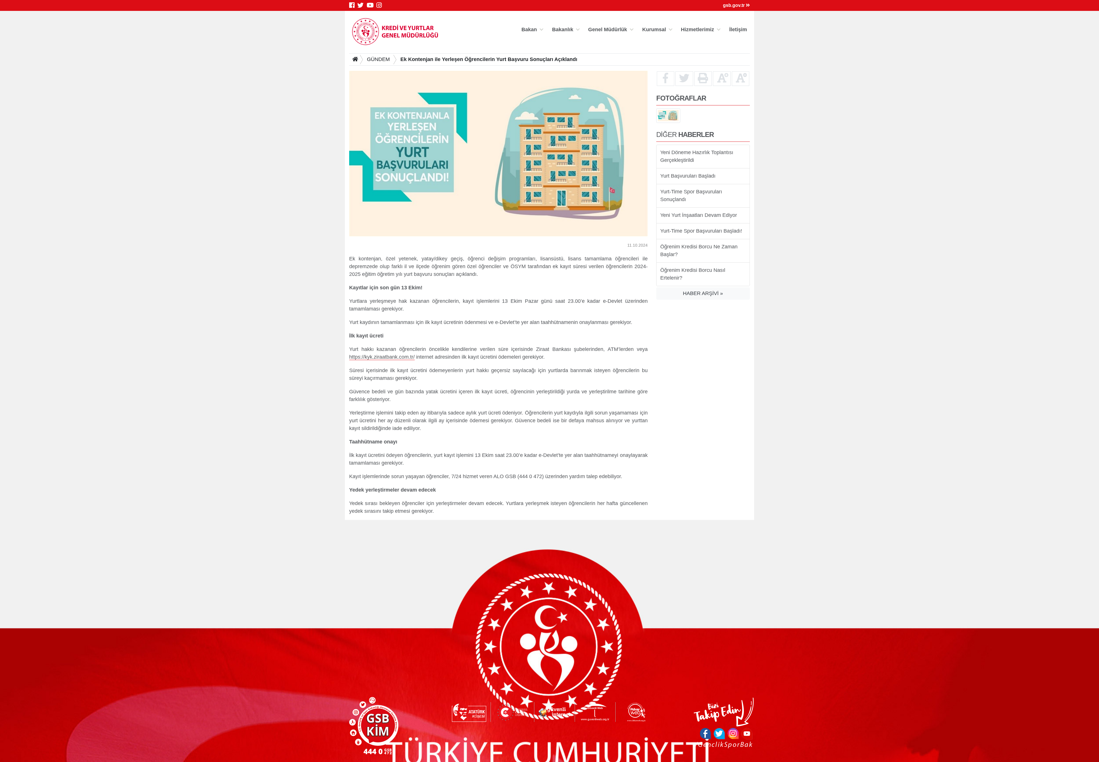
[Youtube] (371, 5)
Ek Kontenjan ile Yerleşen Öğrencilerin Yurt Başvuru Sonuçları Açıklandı (488, 59)
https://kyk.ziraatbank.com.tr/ (382, 357)
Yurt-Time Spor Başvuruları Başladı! (701, 231)
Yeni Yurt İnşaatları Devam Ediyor (698, 215)
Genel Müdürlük (607, 29)
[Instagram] (380, 5)
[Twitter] (362, 5)
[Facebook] (353, 5)
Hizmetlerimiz (697, 29)
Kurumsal (654, 29)
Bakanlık (562, 29)
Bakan (529, 29)
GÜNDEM (378, 59)
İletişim (738, 29)
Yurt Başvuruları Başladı (687, 176)
